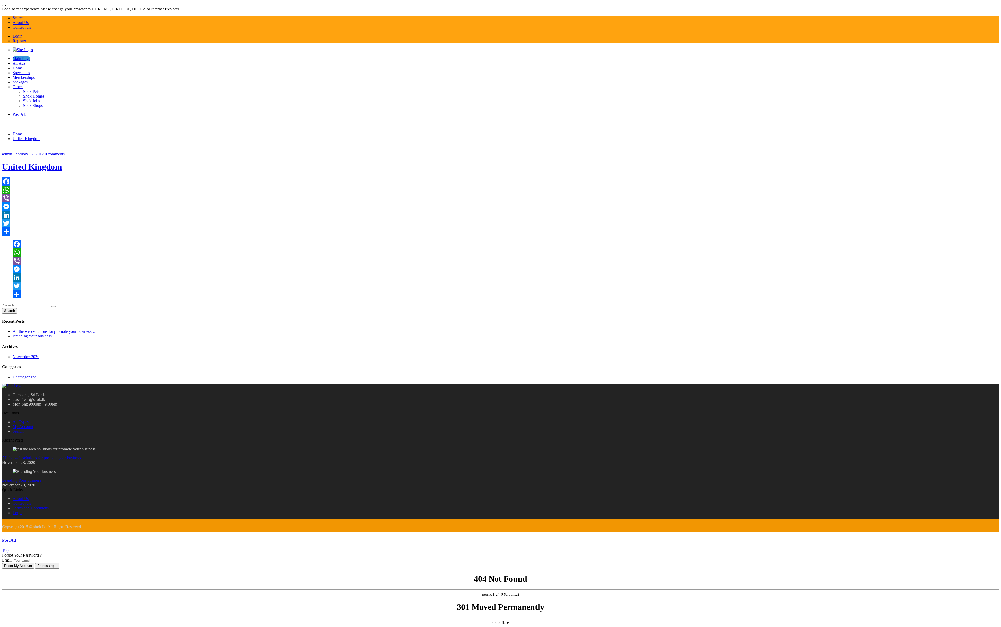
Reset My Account (18, 566)
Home (18, 68)
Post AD (20, 114)
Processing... (47, 566)
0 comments (55, 154)
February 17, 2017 (28, 154)
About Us (21, 22)
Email (7, 560)
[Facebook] (500, 181)
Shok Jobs (31, 101)
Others (18, 87)
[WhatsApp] (500, 190)
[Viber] (500, 198)
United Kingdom (26, 138)
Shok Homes (33, 96)
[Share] (500, 231)
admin (7, 154)
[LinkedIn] (500, 215)
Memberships (24, 77)
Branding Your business (32, 336)
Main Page (21, 58)
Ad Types (21, 422)
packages (20, 82)
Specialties (21, 72)
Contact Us (22, 27)
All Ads (19, 63)
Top (5, 550)
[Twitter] (500, 223)
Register (19, 41)
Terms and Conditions (31, 508)
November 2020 (26, 356)
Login (17, 36)
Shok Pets (31, 91)
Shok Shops (33, 105)
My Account (23, 426)
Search (18, 18)
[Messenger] (500, 206)
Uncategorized (24, 377)
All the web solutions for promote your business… (54, 331)
